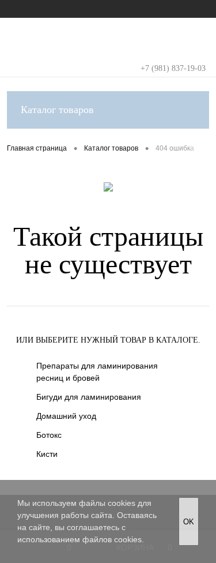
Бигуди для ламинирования (88, 396)
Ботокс (49, 435)
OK (188, 521)
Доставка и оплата (178, 9)
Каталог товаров (57, 109)
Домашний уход (66, 416)
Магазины (117, 9)
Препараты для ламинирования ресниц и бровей (97, 371)
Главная (21, 9)
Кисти (47, 454)
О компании (67, 9)
